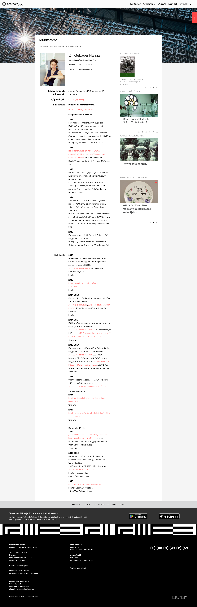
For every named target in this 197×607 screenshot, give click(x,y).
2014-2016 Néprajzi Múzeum (80, 329)
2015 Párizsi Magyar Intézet (79, 268)
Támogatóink (118, 504)
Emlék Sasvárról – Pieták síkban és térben (85, 484)
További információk (78, 568)
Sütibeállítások (15, 584)
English (184, 4)
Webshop (172, 4)
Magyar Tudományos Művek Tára (81, 109)
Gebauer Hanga (75, 46)
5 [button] (153, 130)
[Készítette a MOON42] (180, 597)
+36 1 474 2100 (22, 552)
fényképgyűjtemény (76, 99)
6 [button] (157, 130)
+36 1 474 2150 (24, 571)
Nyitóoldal (44, 46)
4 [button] (157, 82)
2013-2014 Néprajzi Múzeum (80, 355)
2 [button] (149, 82)
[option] (139, 68)
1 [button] (146, 82)
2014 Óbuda (101, 386)
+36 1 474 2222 (32, 573)
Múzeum (53, 46)
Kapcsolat (77, 504)
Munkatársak (63, 46)
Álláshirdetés (101, 504)
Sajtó (88, 504)
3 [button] (153, 82)
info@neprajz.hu (21, 565)
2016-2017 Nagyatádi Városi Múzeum (90, 333)
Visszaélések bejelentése (19, 586)
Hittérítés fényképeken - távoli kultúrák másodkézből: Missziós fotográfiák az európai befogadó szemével (86, 154)
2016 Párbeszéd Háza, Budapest (81, 469)
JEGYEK (195, 17)
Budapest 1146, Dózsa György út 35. (23, 547)
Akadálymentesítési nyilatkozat (21, 589)
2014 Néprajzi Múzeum (77, 305)
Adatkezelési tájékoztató (19, 581)
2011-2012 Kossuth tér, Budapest (81, 386)
